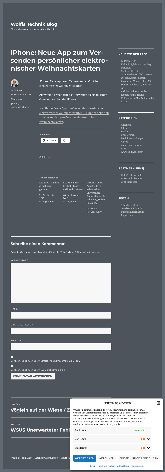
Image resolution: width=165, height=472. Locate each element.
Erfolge (124, 131)
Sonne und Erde (129, 182)
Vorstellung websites (132, 145)
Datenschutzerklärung (120, 466)
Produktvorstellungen (132, 138)
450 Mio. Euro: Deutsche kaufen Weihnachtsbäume (72, 186)
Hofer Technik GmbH (132, 175)
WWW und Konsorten (132, 152)
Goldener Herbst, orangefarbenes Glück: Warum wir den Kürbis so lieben (136, 74)
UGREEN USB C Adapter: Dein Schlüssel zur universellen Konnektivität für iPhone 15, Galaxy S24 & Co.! (96, 192)
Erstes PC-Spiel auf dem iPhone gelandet (49, 186)
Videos (124, 141)
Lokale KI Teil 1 (128, 61)
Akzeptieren (84, 458)
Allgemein (16, 99)
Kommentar (20, 260)
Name (15, 309)
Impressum (138, 466)
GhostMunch (128, 135)
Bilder (124, 128)
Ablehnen (106, 458)
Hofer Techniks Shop (132, 178)
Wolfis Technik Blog (34, 24)
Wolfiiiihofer (17, 90)
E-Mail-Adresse (22, 324)
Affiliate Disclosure (131, 205)
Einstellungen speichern (138, 458)
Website (16, 340)
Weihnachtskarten (20, 107)
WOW (124, 148)
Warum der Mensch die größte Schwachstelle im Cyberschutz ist (136, 84)
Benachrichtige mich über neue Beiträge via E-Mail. (38, 370)
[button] (158, 403)
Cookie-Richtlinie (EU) (133, 208)
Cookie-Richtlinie (98, 466)
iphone (14, 103)
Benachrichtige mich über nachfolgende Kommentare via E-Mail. (45, 360)
